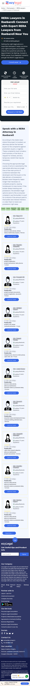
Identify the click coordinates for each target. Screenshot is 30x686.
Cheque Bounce (22, 209)
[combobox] (9, 106)
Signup (24, 554)
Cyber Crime (19, 209)
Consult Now (24, 683)
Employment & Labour (13, 209)
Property (3, 208)
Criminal (8, 208)
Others (27, 208)
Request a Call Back (15, 112)
